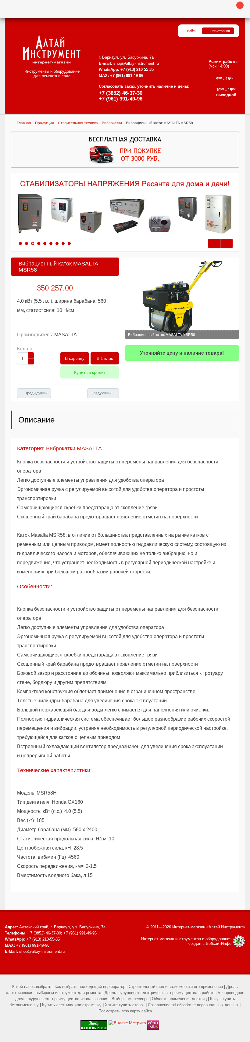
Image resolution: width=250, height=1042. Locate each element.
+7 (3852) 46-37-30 (120, 93)
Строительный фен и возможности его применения (176, 986)
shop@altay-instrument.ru (136, 63)
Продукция (44, 123)
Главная (24, 123)
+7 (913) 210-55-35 (137, 69)
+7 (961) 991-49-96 (120, 99)
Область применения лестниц (179, 998)
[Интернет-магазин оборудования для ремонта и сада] (51, 49)
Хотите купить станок (125, 1005)
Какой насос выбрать (31, 986)
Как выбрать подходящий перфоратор (90, 986)
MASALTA (65, 334)
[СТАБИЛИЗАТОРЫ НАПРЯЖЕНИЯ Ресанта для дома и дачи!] (124, 207)
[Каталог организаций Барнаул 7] (93, 1022)
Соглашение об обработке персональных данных (193, 1005)
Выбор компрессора (130, 998)
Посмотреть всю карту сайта (125, 1011)
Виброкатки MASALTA (74, 448)
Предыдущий (36, 393)
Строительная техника (78, 123)
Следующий (101, 393)
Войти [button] (191, 31)
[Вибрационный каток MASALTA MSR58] (182, 298)
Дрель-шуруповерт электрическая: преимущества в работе (159, 992)
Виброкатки (112, 123)
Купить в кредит (89, 372)
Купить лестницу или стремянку (72, 1005)
